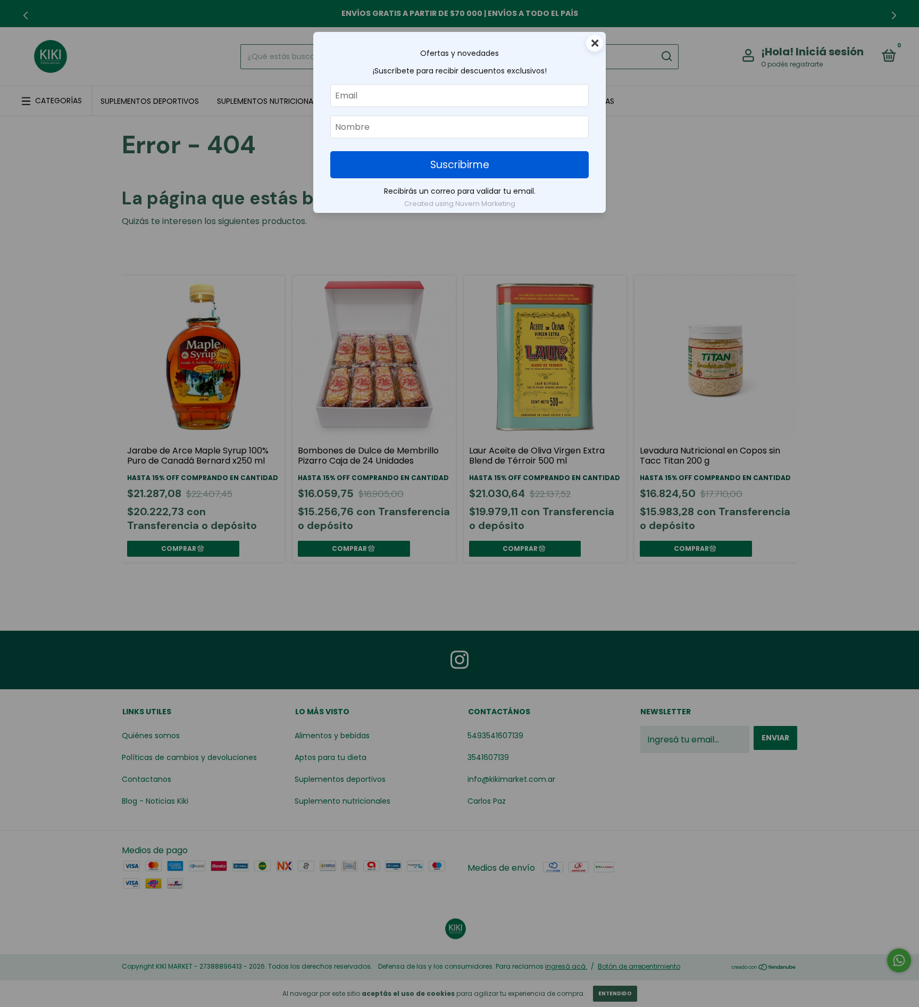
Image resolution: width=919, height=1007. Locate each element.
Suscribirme (459, 165)
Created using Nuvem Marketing (459, 203)
